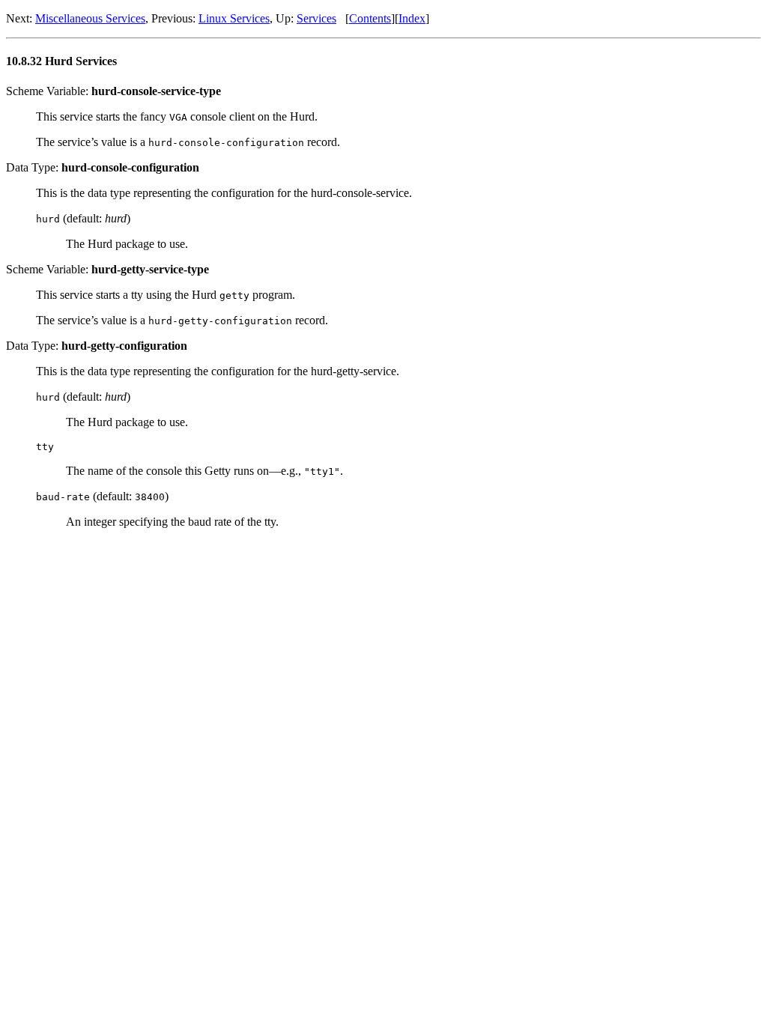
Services (316, 18)
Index (411, 18)
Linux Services (234, 18)
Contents (370, 18)
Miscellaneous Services (90, 18)
